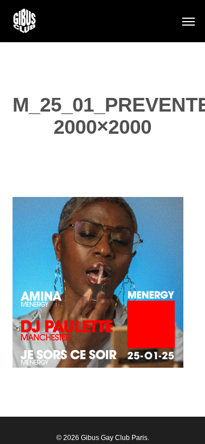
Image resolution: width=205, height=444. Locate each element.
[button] (188, 21)
